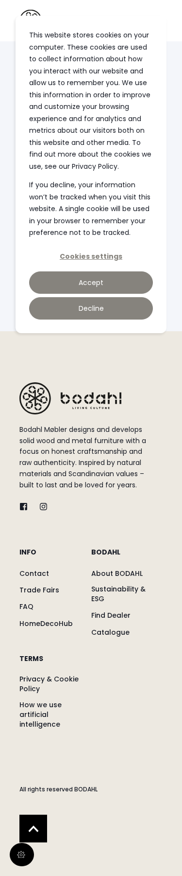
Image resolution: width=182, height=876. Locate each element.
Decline (91, 308)
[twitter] (26, 506)
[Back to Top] (33, 828)
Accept (91, 282)
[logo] (70, 398)
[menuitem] (52, 557)
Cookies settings (91, 256)
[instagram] (40, 506)
